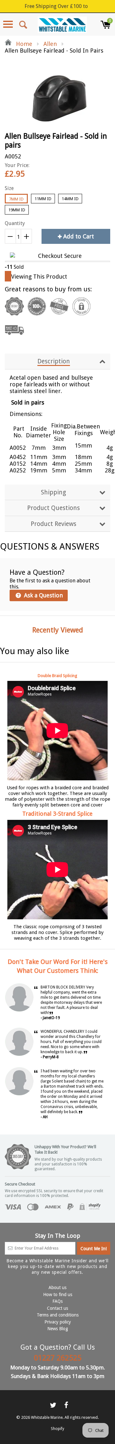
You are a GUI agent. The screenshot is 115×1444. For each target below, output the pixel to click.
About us (57, 1287)
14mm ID (70, 198)
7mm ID (16, 199)
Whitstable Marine (47, 1417)
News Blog (57, 1328)
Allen (50, 43)
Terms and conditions (58, 1314)
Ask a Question (42, 595)
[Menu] (8, 24)
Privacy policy (57, 1321)
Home (23, 43)
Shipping (53, 492)
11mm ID (42, 198)
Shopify (57, 1428)
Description (53, 361)
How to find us (57, 1294)
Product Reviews (53, 524)
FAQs (57, 1301)
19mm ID (16, 210)
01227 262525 (57, 1357)
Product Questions (53, 508)
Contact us (57, 1308)
